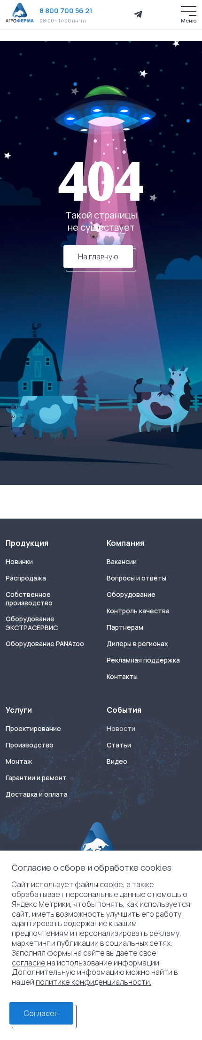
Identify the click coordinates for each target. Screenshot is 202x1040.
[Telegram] (138, 15)
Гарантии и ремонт (36, 778)
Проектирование (33, 728)
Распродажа (26, 578)
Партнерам (125, 627)
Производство (30, 745)
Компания (125, 543)
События (124, 710)
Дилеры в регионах (137, 644)
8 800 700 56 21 (65, 10)
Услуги (19, 710)
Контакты (122, 676)
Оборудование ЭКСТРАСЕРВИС (32, 623)
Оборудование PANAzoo (45, 644)
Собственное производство (29, 599)
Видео (117, 761)
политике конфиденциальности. (93, 982)
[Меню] (188, 11)
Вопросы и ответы (136, 578)
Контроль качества (138, 611)
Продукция (27, 543)
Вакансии (122, 562)
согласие (29, 962)
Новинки (19, 562)
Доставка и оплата (37, 794)
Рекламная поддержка (143, 660)
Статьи (119, 745)
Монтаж (19, 761)
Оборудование (131, 594)
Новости (121, 728)
